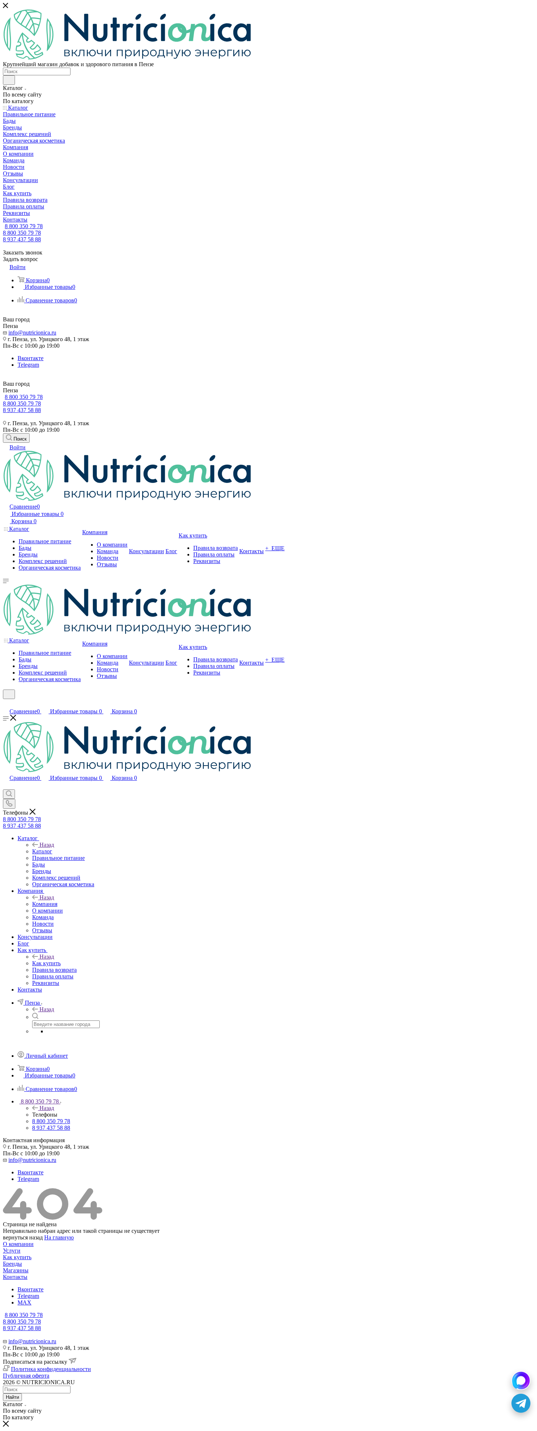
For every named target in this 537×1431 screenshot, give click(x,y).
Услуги (11, 1250)
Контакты (15, 1277)
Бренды (12, 1264)
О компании (18, 1244)
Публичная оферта (26, 1376)
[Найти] (9, 80)
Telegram (28, 365)
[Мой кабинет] (6, 704)
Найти (12, 1397)
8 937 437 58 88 (22, 239)
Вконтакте (30, 358)
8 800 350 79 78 (24, 226)
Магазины (15, 1270)
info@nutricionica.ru (32, 332)
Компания (44, 904)
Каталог (42, 851)
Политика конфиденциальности (51, 1369)
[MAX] (520, 1380)
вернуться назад (23, 1237)
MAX (24, 1302)
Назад (46, 845)
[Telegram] (520, 1403)
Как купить (46, 963)
